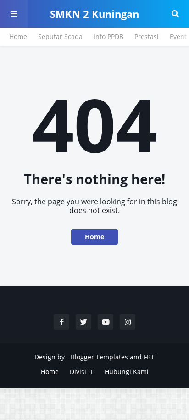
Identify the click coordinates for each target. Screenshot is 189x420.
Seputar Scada (60, 36)
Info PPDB (108, 36)
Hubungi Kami (127, 371)
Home (18, 36)
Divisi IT (82, 371)
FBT (149, 357)
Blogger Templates (99, 357)
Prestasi (146, 36)
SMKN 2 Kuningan (94, 14)
